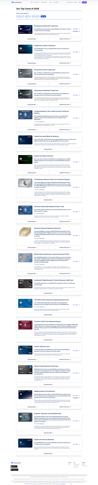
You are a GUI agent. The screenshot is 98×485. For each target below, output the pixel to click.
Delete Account (84, 465)
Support (83, 464)
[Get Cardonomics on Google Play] (14, 470)
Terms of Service (77, 464)
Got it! (71, 483)
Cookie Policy (76, 467)
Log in (80, 2)
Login (69, 464)
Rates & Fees (42, 121)
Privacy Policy (76, 465)
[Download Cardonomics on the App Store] (14, 466)
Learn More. (63, 483)
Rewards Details (32, 39)
